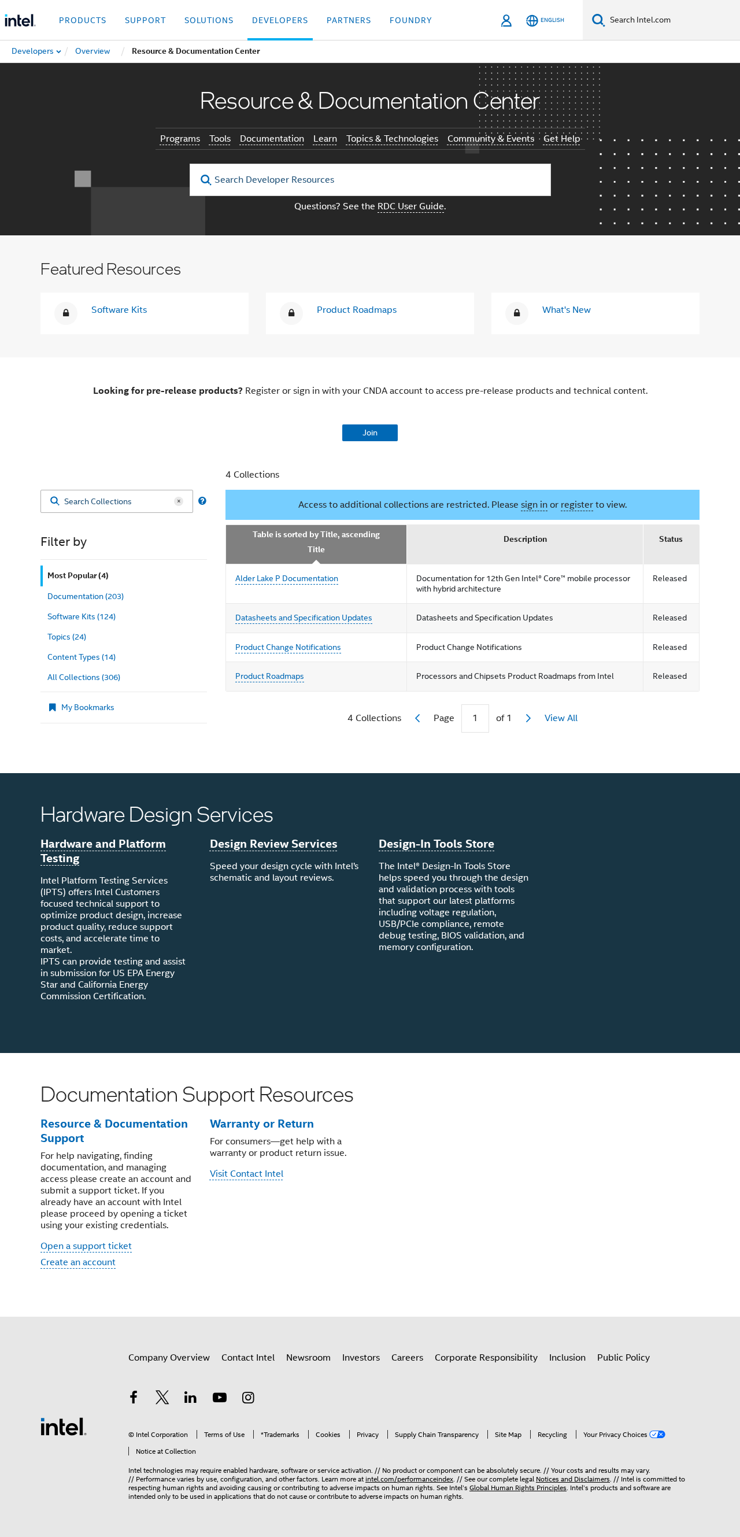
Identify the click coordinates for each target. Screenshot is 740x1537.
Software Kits (119, 310)
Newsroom (308, 1358)
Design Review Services (274, 844)
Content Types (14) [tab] (81, 657)
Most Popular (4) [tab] (78, 575)
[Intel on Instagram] (248, 1399)
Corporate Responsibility (486, 1358)
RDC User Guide (411, 206)
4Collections (374, 718)
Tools (220, 139)
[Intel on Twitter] (162, 1399)
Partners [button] (349, 20)
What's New (566, 310)
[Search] (55, 501)
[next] (528, 718)
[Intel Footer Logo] (63, 1426)
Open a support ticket (86, 1246)
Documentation (272, 139)
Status (671, 539)
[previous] (417, 718)
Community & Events (490, 139)
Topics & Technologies (392, 139)
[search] (206, 180)
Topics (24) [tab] (66, 636)
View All (561, 718)
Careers (407, 1358)
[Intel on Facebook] (133, 1399)
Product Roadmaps (357, 310)
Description (525, 539)
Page (444, 718)
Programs (180, 139)
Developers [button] (280, 20)
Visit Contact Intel (246, 1174)
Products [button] (82, 20)
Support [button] (145, 20)
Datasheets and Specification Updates (303, 617)
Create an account (78, 1262)
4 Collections (252, 475)
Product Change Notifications (288, 647)
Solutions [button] (209, 20)
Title (316, 549)
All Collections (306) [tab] (83, 677)
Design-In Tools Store (436, 844)
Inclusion (567, 1358)
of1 (504, 718)
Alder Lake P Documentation (286, 578)
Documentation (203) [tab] (85, 596)
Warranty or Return (262, 1123)
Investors (361, 1358)
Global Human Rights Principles (518, 1487)
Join (370, 432)
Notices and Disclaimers (573, 1479)
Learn (325, 139)
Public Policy (623, 1358)
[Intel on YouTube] (220, 1399)
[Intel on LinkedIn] (191, 1399)
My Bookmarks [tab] (87, 707)
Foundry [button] (411, 20)
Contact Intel (248, 1358)
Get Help (561, 139)
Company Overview (169, 1358)
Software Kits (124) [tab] (81, 616)
